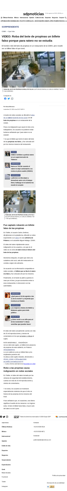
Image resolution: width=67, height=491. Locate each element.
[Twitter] (8, 98)
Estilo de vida (39, 17)
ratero (17, 238)
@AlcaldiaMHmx (9, 350)
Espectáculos (6, 464)
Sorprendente (6, 460)
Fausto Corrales (26, 21)
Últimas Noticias (8, 17)
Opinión (31, 17)
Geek (3, 469)
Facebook (5, 477)
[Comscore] (61, 416)
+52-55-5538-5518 (39, 427)
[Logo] (33, 14)
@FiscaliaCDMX (21, 359)
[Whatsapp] (12, 98)
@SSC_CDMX (8, 359)
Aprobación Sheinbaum (9, 21)
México (16, 17)
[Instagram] (7, 417)
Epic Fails (11, 31)
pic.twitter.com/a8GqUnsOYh (13, 361)
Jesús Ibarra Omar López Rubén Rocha (49, 21)
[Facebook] (5, 98)
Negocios (55, 17)
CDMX (4, 31)
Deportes (48, 17)
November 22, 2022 (29, 364)
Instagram (5, 486)
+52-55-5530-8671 (39, 431)
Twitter (4, 481)
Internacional (24, 17)
